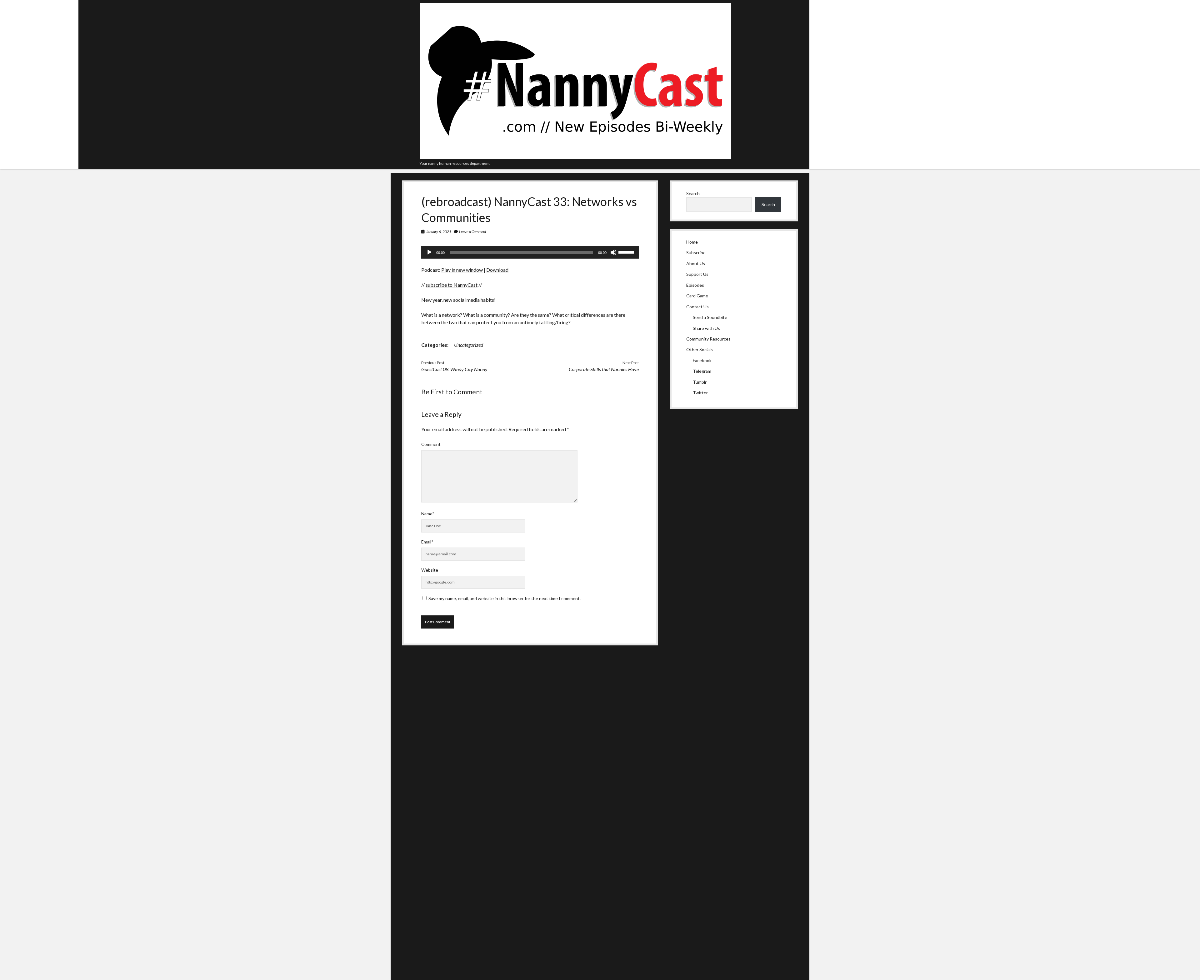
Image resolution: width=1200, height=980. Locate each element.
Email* (427, 541)
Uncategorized (468, 345)
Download (497, 270)
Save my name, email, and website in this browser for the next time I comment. (504, 598)
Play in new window (462, 270)
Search (693, 193)
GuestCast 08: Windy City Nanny (454, 369)
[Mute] (613, 252)
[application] (530, 252)
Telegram (702, 371)
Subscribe (696, 252)
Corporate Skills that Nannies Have (604, 369)
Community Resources (708, 338)
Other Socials (699, 349)
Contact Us (697, 306)
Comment (431, 444)
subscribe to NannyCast (452, 285)
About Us (695, 263)
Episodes (695, 285)
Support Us (697, 274)
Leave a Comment (472, 231)
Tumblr (700, 382)
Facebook (702, 360)
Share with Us (706, 328)
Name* (427, 513)
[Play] (429, 252)
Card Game (697, 295)
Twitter (700, 392)
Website (429, 570)
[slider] (627, 251)
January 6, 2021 (438, 231)
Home (692, 242)
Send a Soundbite (710, 317)
